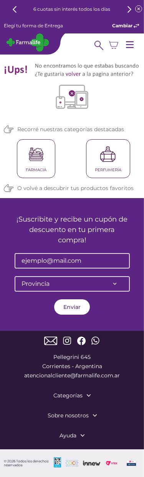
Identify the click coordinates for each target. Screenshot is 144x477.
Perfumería (108, 169)
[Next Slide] (129, 9)
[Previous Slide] (15, 9)
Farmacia (36, 169)
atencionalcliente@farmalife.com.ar (72, 375)
